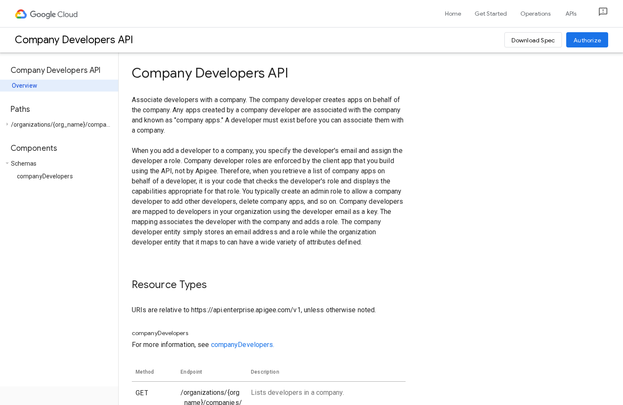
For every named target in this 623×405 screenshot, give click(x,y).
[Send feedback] (596, 14)
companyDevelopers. (243, 345)
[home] (47, 13)
